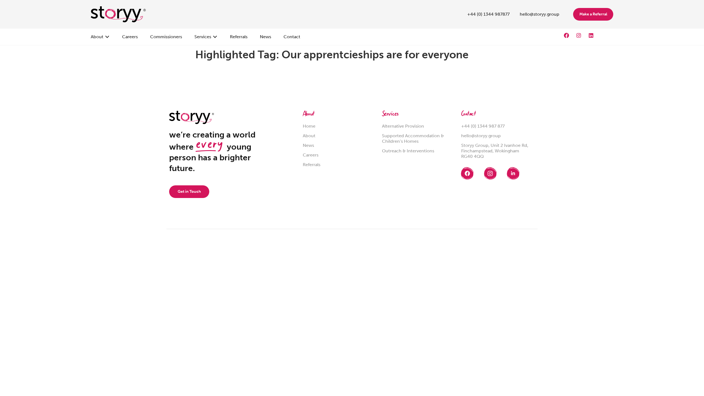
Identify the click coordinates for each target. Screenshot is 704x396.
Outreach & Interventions (408, 150)
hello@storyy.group (481, 135)
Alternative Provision (403, 126)
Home (309, 126)
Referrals (311, 164)
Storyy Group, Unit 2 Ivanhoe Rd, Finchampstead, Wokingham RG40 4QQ (494, 151)
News (308, 145)
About (308, 114)
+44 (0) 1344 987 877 (483, 126)
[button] (100, 37)
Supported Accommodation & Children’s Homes (413, 138)
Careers (310, 155)
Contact (468, 114)
